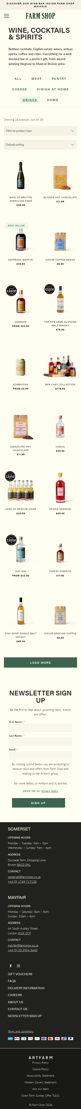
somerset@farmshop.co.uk (24, 877)
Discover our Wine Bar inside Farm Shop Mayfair (40, 5)
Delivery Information (26, 988)
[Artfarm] (40, 1057)
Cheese (19, 89)
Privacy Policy (40, 1062)
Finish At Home (53, 89)
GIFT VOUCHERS (20, 974)
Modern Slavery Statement (40, 1082)
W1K (21, 933)
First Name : (17, 722)
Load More (40, 662)
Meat (36, 78)
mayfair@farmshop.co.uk (23, 945)
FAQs (12, 981)
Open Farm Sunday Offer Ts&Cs (40, 1095)
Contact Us (17, 1009)
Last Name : (17, 735)
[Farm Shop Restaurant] (40, 16)
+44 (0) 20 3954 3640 (22, 950)
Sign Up (38, 803)
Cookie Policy (40, 1069)
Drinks (30, 100)
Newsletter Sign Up (25, 1015)
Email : (13, 749)
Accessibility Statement (40, 1075)
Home (52, 100)
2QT (28, 933)
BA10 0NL (24, 864)
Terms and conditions (20, 1031)
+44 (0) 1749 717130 (22, 881)
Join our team (40, 1089)
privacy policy (49, 791)
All (18, 78)
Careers (15, 995)
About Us (15, 1002)
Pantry (59, 78)
